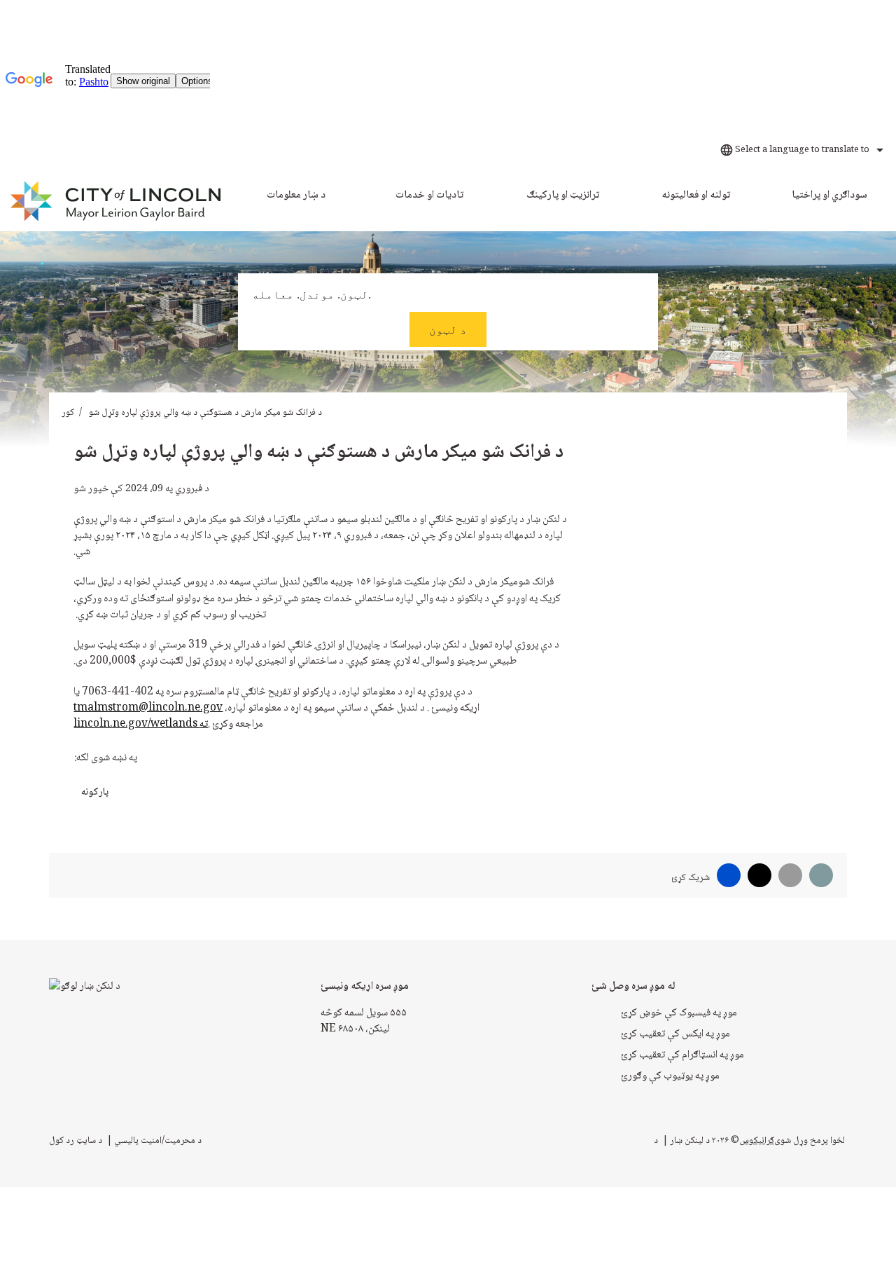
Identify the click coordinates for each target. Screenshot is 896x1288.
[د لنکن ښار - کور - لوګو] (116, 202)
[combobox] (799, 150)
